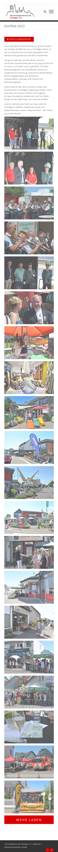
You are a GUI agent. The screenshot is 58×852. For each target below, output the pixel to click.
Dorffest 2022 (14, 26)
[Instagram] (52, 850)
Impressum (36, 844)
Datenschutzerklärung (12, 847)
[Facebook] (48, 850)
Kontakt (24, 847)
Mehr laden (29, 819)
